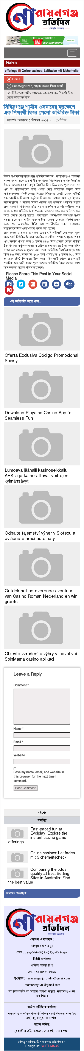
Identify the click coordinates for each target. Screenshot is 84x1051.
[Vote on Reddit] (56, 284)
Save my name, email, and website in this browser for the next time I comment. (39, 776)
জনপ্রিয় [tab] (42, 820)
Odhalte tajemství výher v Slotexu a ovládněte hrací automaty (40, 535)
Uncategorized (22, 86)
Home (15, 79)
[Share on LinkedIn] (44, 284)
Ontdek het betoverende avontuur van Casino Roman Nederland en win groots (41, 596)
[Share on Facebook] (9, 284)
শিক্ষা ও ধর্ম (56, 86)
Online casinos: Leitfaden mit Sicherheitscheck (48, 71)
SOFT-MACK (50, 1046)
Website (19, 755)
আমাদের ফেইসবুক (16, 893)
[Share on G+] (32, 284)
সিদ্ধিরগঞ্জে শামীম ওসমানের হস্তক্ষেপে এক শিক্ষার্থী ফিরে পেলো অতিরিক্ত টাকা (41, 110)
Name (18, 729)
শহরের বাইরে (41, 86)
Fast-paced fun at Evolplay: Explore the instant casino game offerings (37, 835)
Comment (21, 685)
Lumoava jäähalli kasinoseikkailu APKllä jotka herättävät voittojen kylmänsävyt (36, 476)
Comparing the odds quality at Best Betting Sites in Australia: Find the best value (39, 876)
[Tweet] (21, 284)
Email (18, 742)
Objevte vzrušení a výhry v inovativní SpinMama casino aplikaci (41, 656)
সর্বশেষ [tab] (42, 813)
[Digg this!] (69, 284)
